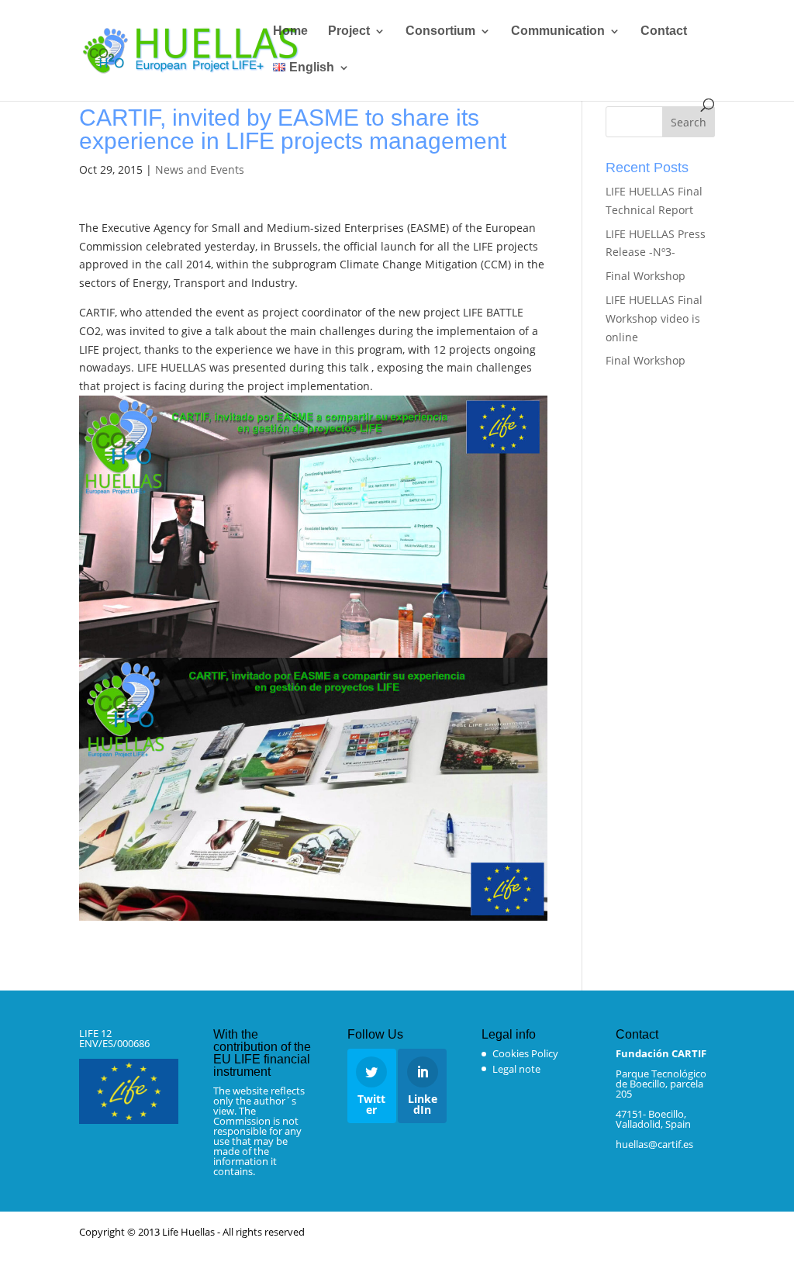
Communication (558, 31)
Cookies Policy (525, 1053)
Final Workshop (645, 275)
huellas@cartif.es (654, 1144)
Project (349, 31)
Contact (663, 31)
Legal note (516, 1069)
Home (290, 31)
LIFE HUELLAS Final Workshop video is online (654, 318)
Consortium (440, 31)
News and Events (199, 169)
